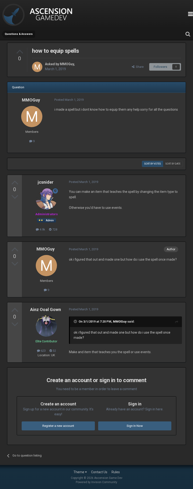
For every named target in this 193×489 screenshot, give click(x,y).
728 (54, 229)
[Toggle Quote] (76, 321)
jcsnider (45, 182)
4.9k (42, 229)
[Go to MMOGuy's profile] (37, 67)
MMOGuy (67, 64)
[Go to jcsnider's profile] (46, 199)
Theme (79, 472)
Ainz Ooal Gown (45, 309)
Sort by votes (152, 163)
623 (43, 350)
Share (139, 67)
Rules (116, 472)
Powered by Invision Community (96, 482)
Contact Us (99, 472)
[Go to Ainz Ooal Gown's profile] (46, 326)
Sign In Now (135, 426)
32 (54, 350)
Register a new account (58, 426)
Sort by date (173, 163)
